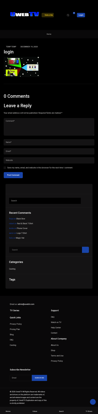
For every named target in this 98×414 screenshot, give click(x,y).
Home (49, 34)
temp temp (11, 47)
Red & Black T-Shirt (25, 223)
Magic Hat (20, 238)
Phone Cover (22, 228)
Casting (12, 269)
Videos (35, 411)
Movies (8, 411)
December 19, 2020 (29, 47)
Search (61, 411)
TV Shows (89, 411)
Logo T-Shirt (22, 233)
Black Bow (20, 219)
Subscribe (39, 378)
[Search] (68, 15)
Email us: (22, 304)
